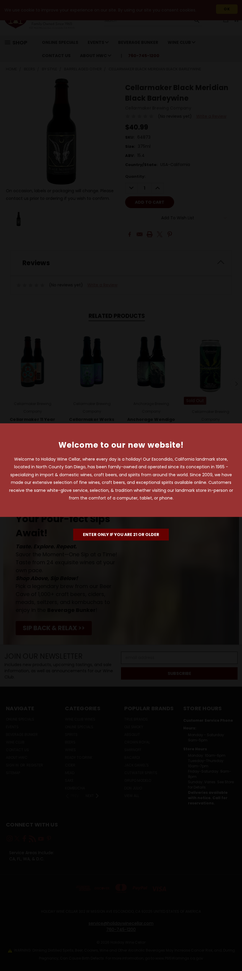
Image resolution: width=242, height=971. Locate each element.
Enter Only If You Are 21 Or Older (121, 534)
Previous (233, 952)
